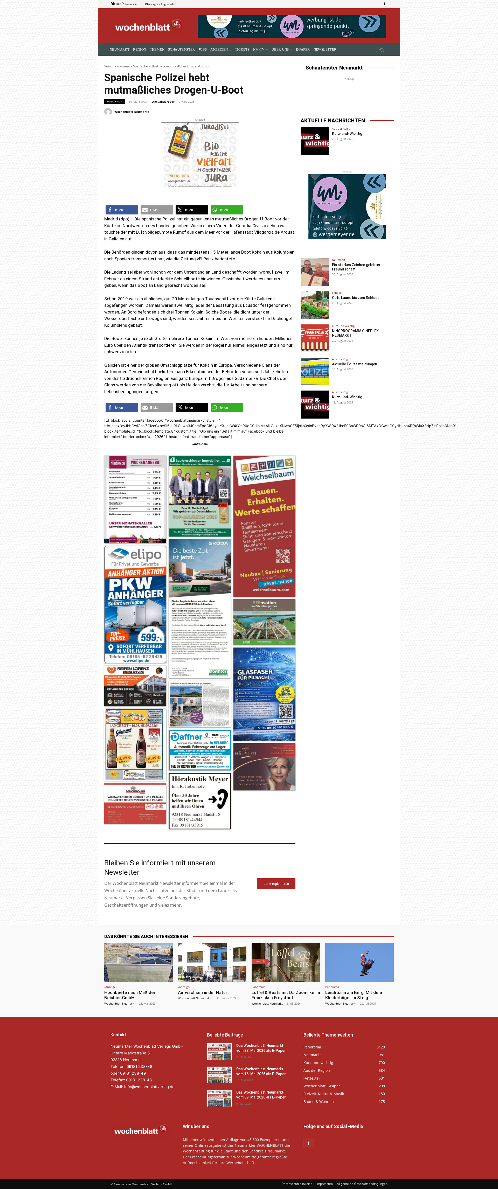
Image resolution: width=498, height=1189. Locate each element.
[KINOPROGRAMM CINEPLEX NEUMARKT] (315, 338)
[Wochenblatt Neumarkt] (109, 112)
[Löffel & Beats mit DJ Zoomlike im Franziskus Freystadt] (286, 962)
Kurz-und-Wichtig (347, 133)
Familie (337, 292)
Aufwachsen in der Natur (202, 992)
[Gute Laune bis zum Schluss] (315, 305)
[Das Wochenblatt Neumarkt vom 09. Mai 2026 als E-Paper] (219, 1098)
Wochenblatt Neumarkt (131, 112)
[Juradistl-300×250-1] (200, 154)
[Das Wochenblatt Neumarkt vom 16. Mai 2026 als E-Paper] (219, 1075)
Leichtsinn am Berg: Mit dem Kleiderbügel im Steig (353, 995)
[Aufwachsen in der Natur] (212, 962)
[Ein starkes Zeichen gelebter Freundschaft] (315, 272)
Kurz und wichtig (343, 325)
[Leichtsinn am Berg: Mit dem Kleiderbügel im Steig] (359, 962)
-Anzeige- (110, 986)
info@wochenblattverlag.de (149, 1086)
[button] (381, 50)
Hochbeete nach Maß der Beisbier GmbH (129, 995)
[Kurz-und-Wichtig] (315, 141)
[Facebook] (384, 4)
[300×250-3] (347, 206)
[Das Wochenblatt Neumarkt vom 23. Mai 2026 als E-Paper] (219, 1051)
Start (107, 66)
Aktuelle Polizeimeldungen (354, 364)
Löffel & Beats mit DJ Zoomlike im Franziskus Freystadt (286, 995)
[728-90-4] (292, 26)
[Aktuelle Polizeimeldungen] (315, 372)
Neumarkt (338, 259)
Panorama (122, 66)
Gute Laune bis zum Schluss (355, 298)
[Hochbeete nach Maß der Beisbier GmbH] (138, 962)
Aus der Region (342, 128)
